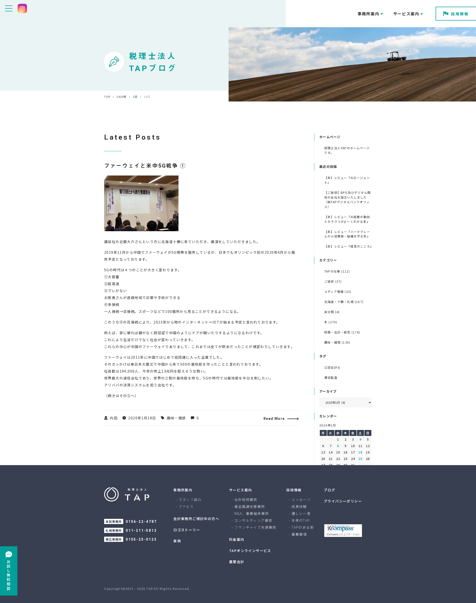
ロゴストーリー (186, 529)
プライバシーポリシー (343, 501)
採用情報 (460, 13)
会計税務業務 (245, 499)
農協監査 (330, 377)
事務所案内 (182, 489)
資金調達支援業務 (249, 506)
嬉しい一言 (301, 513)
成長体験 (299, 506)
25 (360, 458)
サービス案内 (240, 489)
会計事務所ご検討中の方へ (196, 518)
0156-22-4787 (141, 522)
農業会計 (236, 561)
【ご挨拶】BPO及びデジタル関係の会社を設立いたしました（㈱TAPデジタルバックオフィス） (347, 199)
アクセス (186, 506)
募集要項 (299, 534)
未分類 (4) (332, 312)
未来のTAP (301, 520)
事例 (177, 540)
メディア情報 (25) (337, 291)
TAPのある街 (303, 527)
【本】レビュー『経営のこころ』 (348, 246)
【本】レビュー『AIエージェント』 (347, 180)
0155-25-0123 (141, 539)
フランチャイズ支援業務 (255, 527)
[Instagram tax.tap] (22, 8)
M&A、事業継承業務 (251, 513)
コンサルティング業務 (253, 520)
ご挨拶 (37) (333, 281)
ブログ (329, 489)
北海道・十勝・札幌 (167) (343, 302)
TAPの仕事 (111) (337, 271)
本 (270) (330, 322)
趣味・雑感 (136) (337, 342)
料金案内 (236, 539)
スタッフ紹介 (190, 499)
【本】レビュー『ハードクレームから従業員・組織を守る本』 (347, 233)
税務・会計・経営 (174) (342, 332)
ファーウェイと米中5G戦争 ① (145, 166)
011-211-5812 (141, 530)
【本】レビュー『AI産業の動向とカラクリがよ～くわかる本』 (347, 219)
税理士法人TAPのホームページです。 (347, 150)
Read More (274, 419)
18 (360, 452)
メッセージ (301, 499)
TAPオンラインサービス (250, 550)
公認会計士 (332, 367)
